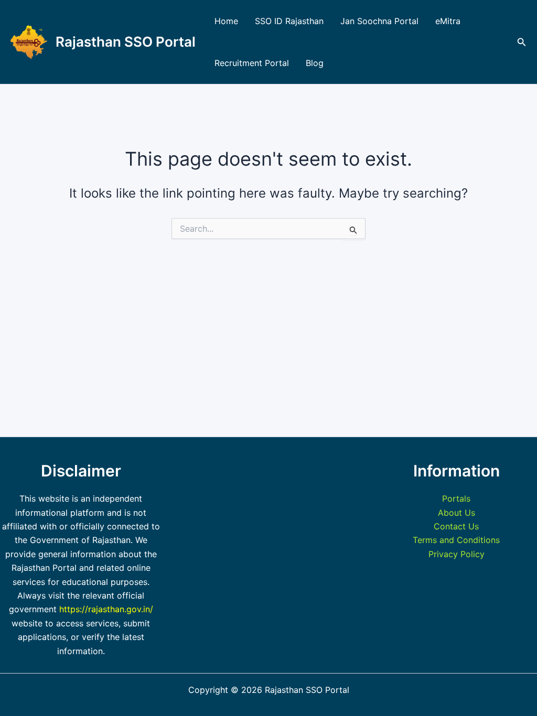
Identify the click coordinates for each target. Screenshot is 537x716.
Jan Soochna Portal (379, 21)
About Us (456, 512)
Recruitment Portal (251, 63)
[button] (522, 42)
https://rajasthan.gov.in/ (106, 609)
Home (226, 21)
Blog (315, 63)
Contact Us (456, 526)
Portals (456, 498)
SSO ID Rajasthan (289, 21)
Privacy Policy (456, 554)
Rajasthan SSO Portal (126, 42)
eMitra (447, 21)
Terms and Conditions (456, 540)
